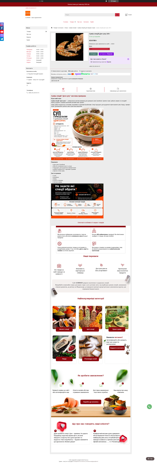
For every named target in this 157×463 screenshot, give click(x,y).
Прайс (92, 22)
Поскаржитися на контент (79, 461)
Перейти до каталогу (90, 402)
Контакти (86, 22)
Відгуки (29, 37)
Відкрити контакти (117, 348)
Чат (151, 458)
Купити (94, 54)
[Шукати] (117, 14)
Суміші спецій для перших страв (86, 27)
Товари (72, 22)
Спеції (66, 27)
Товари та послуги (58, 27)
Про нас (79, 22)
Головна (65, 22)
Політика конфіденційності (92, 461)
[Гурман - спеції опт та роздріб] (44, 13)
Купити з (104, 54)
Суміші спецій (72, 27)
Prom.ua (86, 460)
